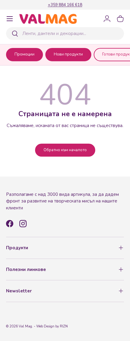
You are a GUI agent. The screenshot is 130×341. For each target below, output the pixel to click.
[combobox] (65, 33)
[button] (120, 18)
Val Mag (25, 326)
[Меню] (9, 18)
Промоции (24, 54)
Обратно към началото (65, 150)
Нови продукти (68, 54)
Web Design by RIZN (52, 326)
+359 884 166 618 (65, 5)
